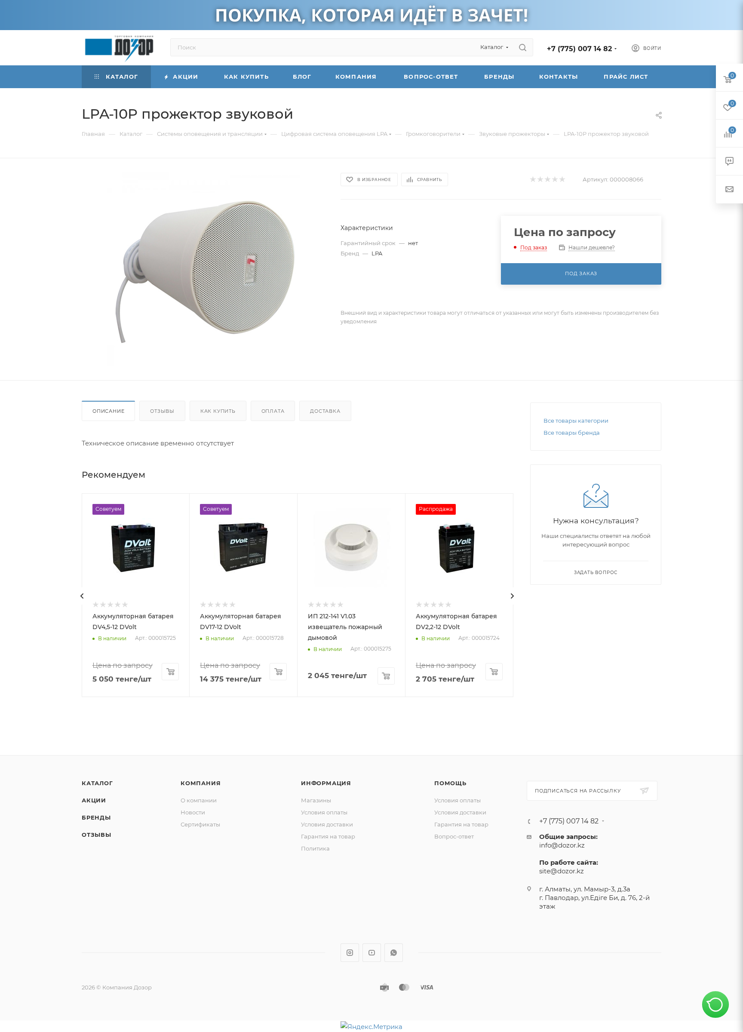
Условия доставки (327, 824)
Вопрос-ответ (454, 836)
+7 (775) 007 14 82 (579, 49)
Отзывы (162, 411)
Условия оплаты (324, 812)
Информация (326, 783)
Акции (94, 800)
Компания (201, 783)
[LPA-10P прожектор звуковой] (203, 269)
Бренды (96, 817)
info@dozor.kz (562, 845)
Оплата (273, 411)
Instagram (350, 952)
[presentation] (82, 596)
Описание (108, 411)
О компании (199, 800)
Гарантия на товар (328, 836)
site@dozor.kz (561, 871)
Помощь (450, 783)
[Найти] (522, 47)
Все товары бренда (571, 432)
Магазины (316, 800)
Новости (193, 812)
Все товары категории (575, 420)
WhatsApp (393, 952)
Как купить (218, 411)
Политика (315, 848)
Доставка (325, 411)
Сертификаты (200, 824)
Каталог (97, 783)
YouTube (371, 952)
